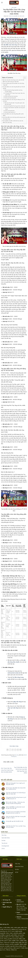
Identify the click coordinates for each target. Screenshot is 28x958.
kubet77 (6, 940)
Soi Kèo (3, 840)
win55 (1, 948)
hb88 (25, 940)
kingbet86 (2, 933)
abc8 (24, 946)
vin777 (9, 931)
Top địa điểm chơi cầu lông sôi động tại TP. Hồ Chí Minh (14, 100)
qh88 (20, 942)
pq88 (16, 931)
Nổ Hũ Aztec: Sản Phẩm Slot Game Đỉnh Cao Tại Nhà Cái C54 (16, 788)
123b (23, 942)
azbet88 (15, 933)
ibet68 (20, 931)
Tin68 (22, 948)
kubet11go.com (3, 931)
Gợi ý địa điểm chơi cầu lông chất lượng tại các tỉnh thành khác (14, 118)
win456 (11, 944)
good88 (10, 938)
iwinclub (2, 944)
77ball (5, 942)
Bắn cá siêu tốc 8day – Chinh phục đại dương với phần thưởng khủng (15, 803)
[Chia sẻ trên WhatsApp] (7, 750)
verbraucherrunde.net (14, 673)
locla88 (12, 942)
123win (21, 937)
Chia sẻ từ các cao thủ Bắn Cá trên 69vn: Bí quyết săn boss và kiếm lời (16, 812)
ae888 (14, 940)
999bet (17, 937)
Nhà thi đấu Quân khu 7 (10, 112)
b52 (26, 942)
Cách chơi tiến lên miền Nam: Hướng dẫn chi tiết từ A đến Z (16, 817)
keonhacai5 (15, 938)
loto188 (6, 937)
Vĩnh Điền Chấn (20, 16)
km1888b (2, 935)
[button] (2, 2)
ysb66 (20, 933)
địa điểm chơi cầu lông (10, 44)
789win (21, 944)
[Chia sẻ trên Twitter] (12, 750)
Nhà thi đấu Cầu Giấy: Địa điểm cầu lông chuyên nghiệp (13, 91)
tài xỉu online (21, 935)
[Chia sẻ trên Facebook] (10, 750)
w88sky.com (14, 929)
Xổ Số (3, 848)
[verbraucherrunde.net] (14, 2)
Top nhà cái (4, 843)
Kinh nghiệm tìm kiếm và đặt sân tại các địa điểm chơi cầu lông (13, 121)
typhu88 (12, 946)
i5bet (10, 940)
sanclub (2, 946)
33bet (7, 933)
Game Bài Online (6, 837)
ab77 (8, 942)
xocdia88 (7, 946)
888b (8, 927)
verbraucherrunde (18, 956)
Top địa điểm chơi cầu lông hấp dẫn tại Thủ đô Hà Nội (14, 87)
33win (26, 948)
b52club (10, 948)
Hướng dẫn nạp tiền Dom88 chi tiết (14, 821)
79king (5, 938)
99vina (17, 946)
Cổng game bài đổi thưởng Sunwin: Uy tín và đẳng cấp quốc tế (16, 798)
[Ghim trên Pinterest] (18, 750)
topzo (1, 942)
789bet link (14, 950)
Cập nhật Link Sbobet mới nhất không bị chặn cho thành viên (15, 793)
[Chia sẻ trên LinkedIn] (20, 750)
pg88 (18, 927)
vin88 (15, 927)
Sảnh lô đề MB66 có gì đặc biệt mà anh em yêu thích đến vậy (15, 807)
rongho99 (7, 935)
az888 (21, 940)
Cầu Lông (14, 7)
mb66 (16, 942)
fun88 (1, 929)
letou (13, 931)
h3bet (11, 933)
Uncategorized (5, 846)
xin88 (22, 927)
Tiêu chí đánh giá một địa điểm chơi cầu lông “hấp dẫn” (13, 84)
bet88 (1, 937)
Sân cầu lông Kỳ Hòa (9, 110)
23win (25, 927)
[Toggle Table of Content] (23, 78)
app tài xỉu (2, 950)
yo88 (12, 935)
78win (17, 940)
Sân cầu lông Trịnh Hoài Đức (11, 96)
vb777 (9, 937)
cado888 (16, 944)
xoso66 (6, 948)
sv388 (5, 927)
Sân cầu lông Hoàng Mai (10, 97)
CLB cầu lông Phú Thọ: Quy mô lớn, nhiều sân (15, 106)
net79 (1, 938)
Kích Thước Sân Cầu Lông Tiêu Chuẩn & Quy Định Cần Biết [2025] (7, 770)
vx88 (23, 933)
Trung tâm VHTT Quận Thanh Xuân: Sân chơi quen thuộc (15, 94)
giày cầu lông (17, 701)
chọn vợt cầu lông (13, 708)
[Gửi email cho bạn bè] (15, 750)
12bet (13, 937)
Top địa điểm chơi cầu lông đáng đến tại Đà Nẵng (13, 114)
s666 (11, 927)
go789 (1, 940)
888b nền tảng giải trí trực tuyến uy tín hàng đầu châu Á (15, 783)
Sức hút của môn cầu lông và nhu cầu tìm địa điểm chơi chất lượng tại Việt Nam (13, 80)
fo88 (14, 948)
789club (8, 950)
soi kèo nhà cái (22, 929)
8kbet (20, 946)
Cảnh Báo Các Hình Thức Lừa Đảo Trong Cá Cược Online (15, 826)
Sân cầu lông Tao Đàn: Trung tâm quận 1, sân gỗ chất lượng (14, 103)
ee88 (25, 944)
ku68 (23, 938)
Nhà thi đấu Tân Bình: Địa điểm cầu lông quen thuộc (15, 108)
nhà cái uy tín (7, 929)
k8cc (1, 927)
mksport (7, 944)
